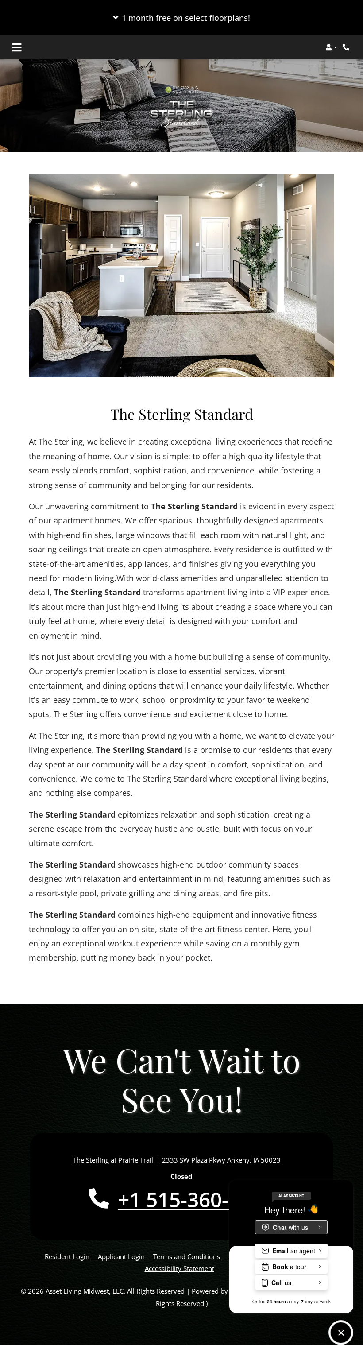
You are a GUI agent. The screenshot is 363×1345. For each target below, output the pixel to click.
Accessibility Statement (179, 1268)
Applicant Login (121, 1256)
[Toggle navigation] (17, 47)
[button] (181, 17)
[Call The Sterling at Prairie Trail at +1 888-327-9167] (347, 47)
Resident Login (67, 1256)
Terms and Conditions (186, 1256)
